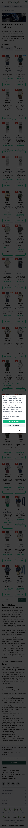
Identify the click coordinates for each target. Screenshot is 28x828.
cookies (10, 400)
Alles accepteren (14, 421)
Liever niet (21, 431)
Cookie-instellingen (14, 425)
